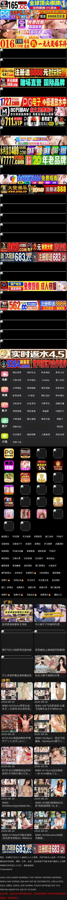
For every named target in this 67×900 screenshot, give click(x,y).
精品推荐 (17, 372)
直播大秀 (43, 587)
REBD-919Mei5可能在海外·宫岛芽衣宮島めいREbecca (17, 836)
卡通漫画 (17, 418)
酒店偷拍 (5, 558)
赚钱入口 (58, 594)
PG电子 (60, 536)
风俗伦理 (60, 434)
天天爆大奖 (43, 580)
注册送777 (17, 543)
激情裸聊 (56, 572)
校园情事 (31, 434)
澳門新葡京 (6, 572)
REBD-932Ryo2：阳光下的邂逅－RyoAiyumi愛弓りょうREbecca (50, 741)
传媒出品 (17, 426)
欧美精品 (45, 372)
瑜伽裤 (45, 411)
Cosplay (46, 379)
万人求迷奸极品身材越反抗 (17, 675)
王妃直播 (28, 558)
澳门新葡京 (40, 565)
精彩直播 (42, 551)
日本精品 (31, 379)
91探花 (31, 395)
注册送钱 (5, 543)
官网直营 (38, 536)
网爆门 (60, 418)
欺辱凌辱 (17, 395)
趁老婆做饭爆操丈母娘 (14, 624)
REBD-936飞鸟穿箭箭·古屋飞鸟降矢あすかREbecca (50, 707)
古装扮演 (17, 403)
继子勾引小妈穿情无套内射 (17, 649)
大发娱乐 (53, 565)
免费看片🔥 (31, 572)
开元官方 (31, 580)
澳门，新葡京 (7, 587)
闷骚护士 (60, 411)
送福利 (28, 543)
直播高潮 (31, 551)
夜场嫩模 (17, 565)
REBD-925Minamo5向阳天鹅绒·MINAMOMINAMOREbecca (49, 839)
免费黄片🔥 (45, 594)
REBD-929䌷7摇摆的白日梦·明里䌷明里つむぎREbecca (49, 805)
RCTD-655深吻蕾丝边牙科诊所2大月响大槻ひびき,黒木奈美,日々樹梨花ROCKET (17, 773)
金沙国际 (56, 580)
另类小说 (17, 442)
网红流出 (45, 395)
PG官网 (16, 536)
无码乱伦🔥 (18, 580)
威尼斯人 (5, 536)
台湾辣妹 (17, 387)
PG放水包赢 (18, 551)
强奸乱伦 (31, 372)
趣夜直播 (5, 565)
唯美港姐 (45, 387)
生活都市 (17, 434)
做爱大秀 (32, 587)
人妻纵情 (45, 434)
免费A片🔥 (18, 594)
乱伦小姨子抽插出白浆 (47, 675)
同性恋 (60, 426)
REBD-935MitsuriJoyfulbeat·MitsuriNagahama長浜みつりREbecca (17, 807)
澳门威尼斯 (55, 587)
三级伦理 (17, 379)
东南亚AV (59, 387)
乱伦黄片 (39, 558)
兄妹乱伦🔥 (32, 594)
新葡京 (38, 543)
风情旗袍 (17, 411)
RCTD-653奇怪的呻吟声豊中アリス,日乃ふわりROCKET (16, 741)
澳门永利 (49, 536)
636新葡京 (44, 572)
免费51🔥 (5, 580)
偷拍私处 (50, 558)
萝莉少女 (60, 372)
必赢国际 (59, 543)
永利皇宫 (19, 572)
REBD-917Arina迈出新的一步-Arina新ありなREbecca (49, 773)
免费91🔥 (5, 594)
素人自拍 (60, 379)
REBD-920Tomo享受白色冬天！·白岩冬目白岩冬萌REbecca (16, 708)
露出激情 (31, 418)
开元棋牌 (27, 536)
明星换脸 (31, 411)
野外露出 (60, 395)
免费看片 (21, 587)
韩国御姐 (31, 387)
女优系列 (31, 403)
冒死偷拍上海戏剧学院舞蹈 (50, 649)
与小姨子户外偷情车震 (47, 624)
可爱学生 (45, 403)
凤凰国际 (5, 551)
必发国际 (28, 565)
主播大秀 (17, 558)
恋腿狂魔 (60, 403)
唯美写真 (45, 418)
